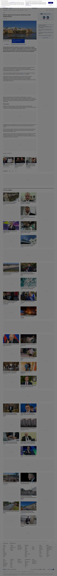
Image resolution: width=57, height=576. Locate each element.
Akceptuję (50, 2)
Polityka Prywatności (3, 6)
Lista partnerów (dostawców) (28, 5)
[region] (28, 4)
